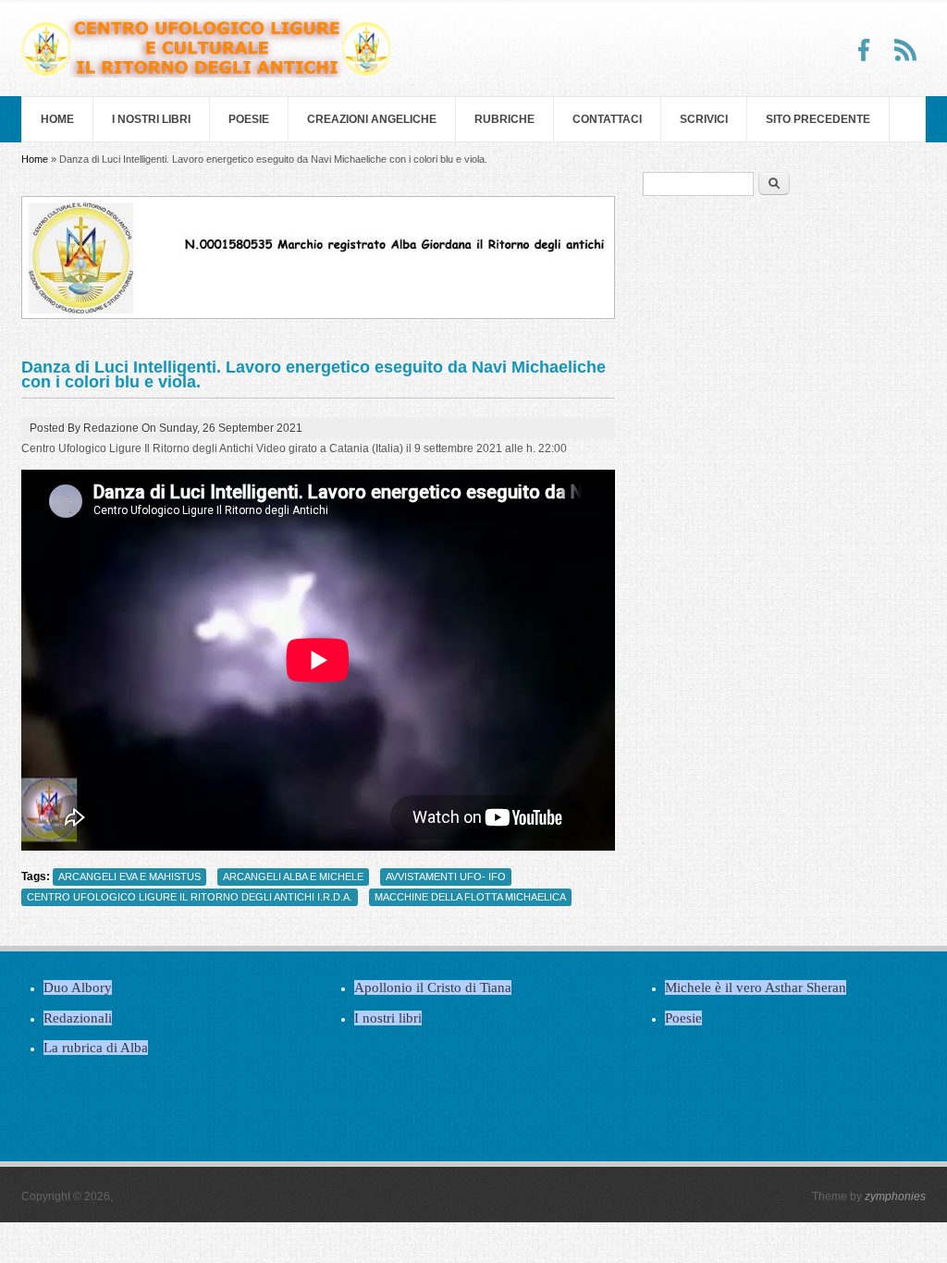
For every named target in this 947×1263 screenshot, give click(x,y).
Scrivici (704, 119)
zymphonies (895, 1196)
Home (57, 119)
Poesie (248, 119)
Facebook (865, 50)
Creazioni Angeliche (372, 119)
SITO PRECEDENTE (818, 119)
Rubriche (504, 119)
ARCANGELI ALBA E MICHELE (293, 876)
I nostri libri (151, 119)
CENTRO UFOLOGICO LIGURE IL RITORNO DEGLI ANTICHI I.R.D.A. (189, 896)
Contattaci (607, 119)
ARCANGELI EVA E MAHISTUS (129, 876)
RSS (905, 50)
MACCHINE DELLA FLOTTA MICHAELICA (470, 896)
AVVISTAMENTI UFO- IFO (446, 876)
